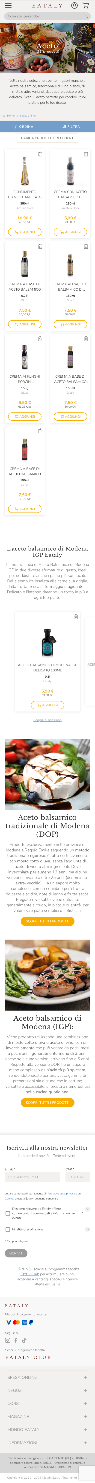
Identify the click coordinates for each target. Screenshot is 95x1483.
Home (11, 115)
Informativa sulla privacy (60, 1193)
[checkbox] (7, 1213)
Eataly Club (30, 1274)
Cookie (9, 1198)
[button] (74, 5)
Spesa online (28, 115)
